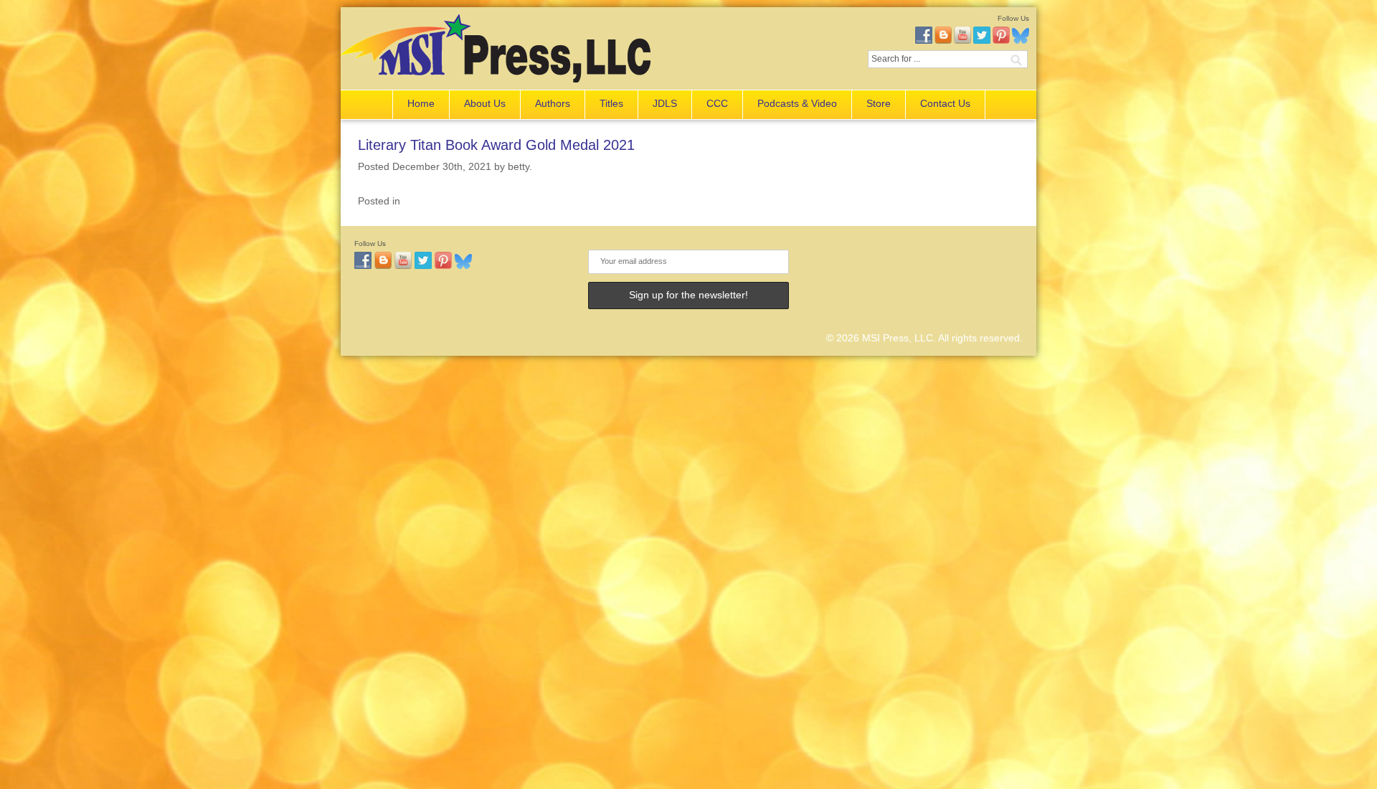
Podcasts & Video (797, 103)
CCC (717, 103)
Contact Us (945, 103)
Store (878, 103)
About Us (485, 103)
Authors (552, 103)
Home (421, 103)
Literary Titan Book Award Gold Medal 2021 (496, 145)
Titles (611, 103)
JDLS (665, 103)
